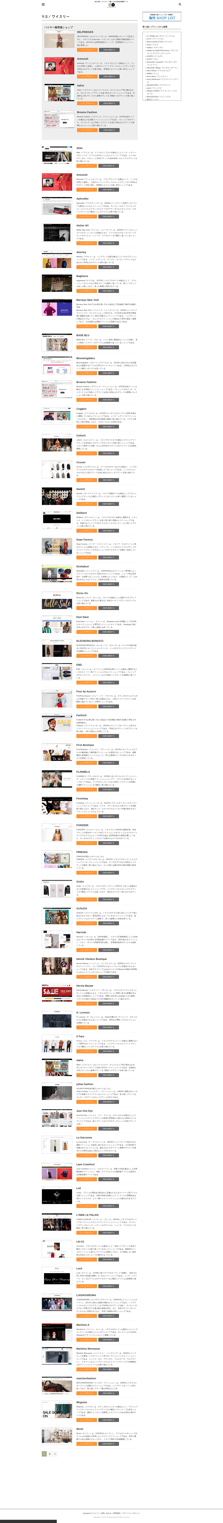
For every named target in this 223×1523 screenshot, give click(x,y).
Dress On (82, 593)
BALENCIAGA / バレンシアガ (158, 97)
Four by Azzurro (86, 691)
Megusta (81, 1402)
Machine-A (82, 1324)
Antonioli (82, 58)
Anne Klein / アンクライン (157, 76)
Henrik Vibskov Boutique (91, 959)
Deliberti (81, 512)
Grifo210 (81, 908)
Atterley (81, 252)
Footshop (82, 798)
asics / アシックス (154, 88)
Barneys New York (87, 300)
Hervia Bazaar (84, 985)
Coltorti (81, 435)
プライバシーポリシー (131, 1513)
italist (80, 85)
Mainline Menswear (88, 1348)
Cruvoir (81, 462)
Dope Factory (84, 539)
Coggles (81, 408)
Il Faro (80, 1036)
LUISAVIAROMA (86, 1295)
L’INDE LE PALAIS (87, 1215)
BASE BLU (82, 335)
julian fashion (84, 1084)
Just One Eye (84, 1110)
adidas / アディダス (155, 47)
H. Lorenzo (83, 1012)
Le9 (78, 1188)
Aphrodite (82, 198)
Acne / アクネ (152, 45)
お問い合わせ (106, 1513)
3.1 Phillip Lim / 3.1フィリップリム (161, 36)
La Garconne (84, 1137)
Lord (79, 1268)
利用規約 (116, 1513)
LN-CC (80, 1241)
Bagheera (82, 276)
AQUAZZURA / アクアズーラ (158, 85)
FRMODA (82, 852)
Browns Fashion (87, 112)
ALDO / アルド (153, 59)
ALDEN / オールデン (155, 56)
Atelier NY (82, 225)
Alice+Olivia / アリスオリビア (158, 71)
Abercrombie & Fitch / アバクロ (159, 42)
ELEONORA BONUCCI (89, 640)
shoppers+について (91, 1513)
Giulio (80, 881)
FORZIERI (82, 825)
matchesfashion (86, 1378)
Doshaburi (82, 566)
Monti (79, 1429)
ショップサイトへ (87, 50)
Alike (79, 148)
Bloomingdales (85, 358)
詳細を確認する (109, 50)
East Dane (82, 617)
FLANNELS (83, 771)
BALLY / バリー (153, 99)
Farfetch (81, 715)
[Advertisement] (111, 1484)
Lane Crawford (85, 1164)
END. (79, 664)
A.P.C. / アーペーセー (155, 39)
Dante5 (80, 489)
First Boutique (85, 745)
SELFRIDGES (85, 32)
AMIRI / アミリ (153, 73)
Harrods (81, 932)
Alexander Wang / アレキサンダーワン (162, 68)
